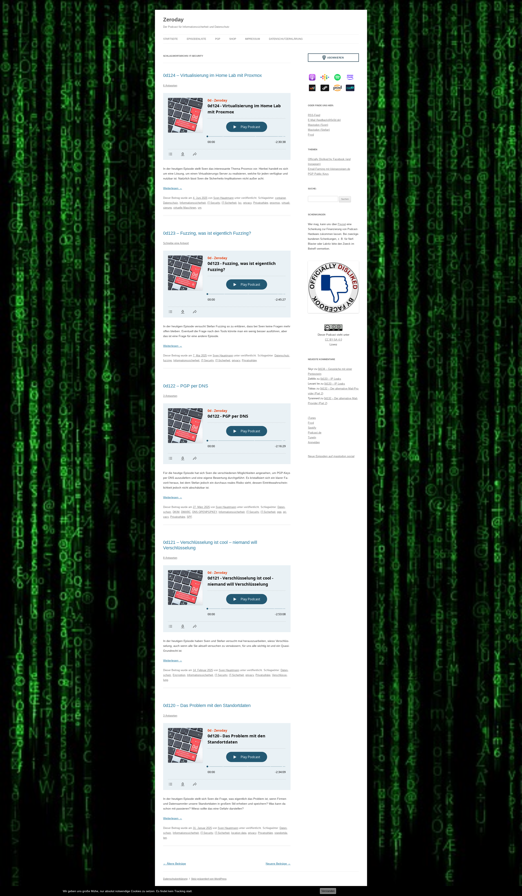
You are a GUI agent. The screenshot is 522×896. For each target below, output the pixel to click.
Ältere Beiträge (174, 863)
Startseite (170, 39)
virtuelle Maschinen (184, 207)
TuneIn (312, 437)
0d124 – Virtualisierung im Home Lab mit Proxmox (212, 75)
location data (238, 832)
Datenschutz (170, 202)
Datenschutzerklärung (286, 39)
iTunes (312, 417)
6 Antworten (170, 85)
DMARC (186, 511)
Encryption (179, 675)
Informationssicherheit (193, 202)
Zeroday (173, 20)
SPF (189, 516)
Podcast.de (314, 432)
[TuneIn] (352, 88)
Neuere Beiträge (278, 863)
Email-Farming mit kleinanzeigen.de (329, 168)
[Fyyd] (327, 88)
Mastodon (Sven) (318, 124)
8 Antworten (170, 557)
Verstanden (328, 891)
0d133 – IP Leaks (330, 378)
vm (199, 207)
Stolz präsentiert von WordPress (209, 878)
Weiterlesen (172, 188)
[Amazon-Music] (352, 77)
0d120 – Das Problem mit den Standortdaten (207, 705)
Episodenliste (196, 39)
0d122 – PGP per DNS (185, 385)
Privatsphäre (260, 202)
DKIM (176, 511)
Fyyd (311, 134)
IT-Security (213, 202)
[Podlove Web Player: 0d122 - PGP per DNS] (227, 433)
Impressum (252, 39)
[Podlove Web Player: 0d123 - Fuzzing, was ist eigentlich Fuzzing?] (227, 284)
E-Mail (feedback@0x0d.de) (324, 120)
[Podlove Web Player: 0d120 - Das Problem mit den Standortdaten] (227, 756)
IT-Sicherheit (229, 202)
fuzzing (167, 360)
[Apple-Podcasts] (314, 77)
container (280, 197)
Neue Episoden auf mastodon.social (331, 456)
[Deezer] (314, 88)
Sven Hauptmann (223, 197)
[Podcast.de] (339, 88)
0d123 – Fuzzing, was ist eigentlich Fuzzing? (207, 233)
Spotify (312, 427)
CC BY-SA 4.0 (333, 339)
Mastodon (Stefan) (319, 129)
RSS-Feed (314, 115)
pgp (279, 511)
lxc (240, 202)
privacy (247, 202)
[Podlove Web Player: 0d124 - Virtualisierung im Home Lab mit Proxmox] (227, 126)
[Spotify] (339, 77)
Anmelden (314, 442)
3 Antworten (170, 395)
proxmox (275, 202)
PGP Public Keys (318, 173)
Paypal (342, 224)
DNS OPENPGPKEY (204, 511)
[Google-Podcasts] (327, 77)
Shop (232, 39)
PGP (217, 39)
